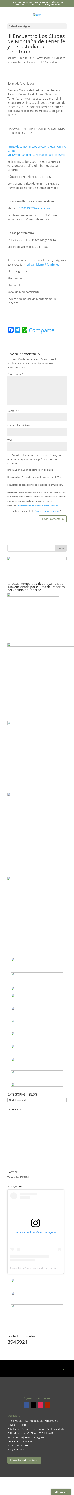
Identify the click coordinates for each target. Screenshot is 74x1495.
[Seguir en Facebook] (26, 1405)
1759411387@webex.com (33, 208)
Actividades (43, 58)
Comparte (41, 330)
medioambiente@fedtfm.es (41, 264)
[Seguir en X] (33, 1405)
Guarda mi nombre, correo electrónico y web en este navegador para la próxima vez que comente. (35, 459)
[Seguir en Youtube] (47, 1405)
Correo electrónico (19, 425)
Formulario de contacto (24, 1460)
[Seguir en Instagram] (40, 1405)
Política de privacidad (47, 511)
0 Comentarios (51, 62)
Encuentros (33, 62)
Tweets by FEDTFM (18, 1177)
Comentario (15, 374)
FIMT (15, 58)
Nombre (13, 410)
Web (10, 440)
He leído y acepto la (37, 511)
